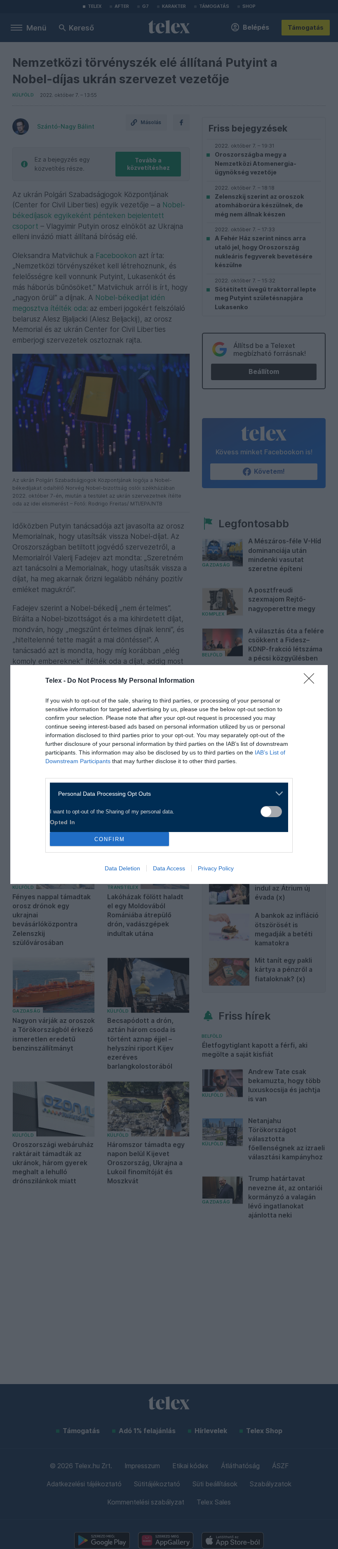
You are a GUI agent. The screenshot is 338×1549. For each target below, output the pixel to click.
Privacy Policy (216, 868)
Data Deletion (122, 868)
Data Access (169, 868)
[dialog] (169, 774)
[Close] (311, 681)
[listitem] (166, 793)
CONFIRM (109, 839)
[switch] (271, 811)
